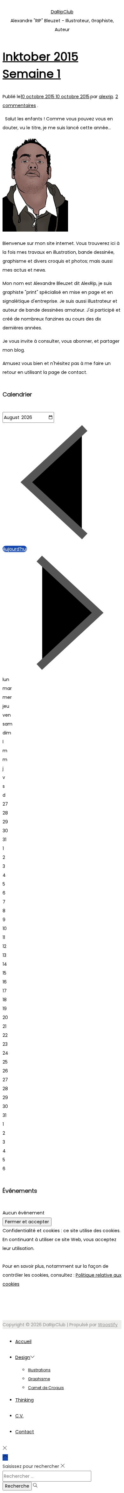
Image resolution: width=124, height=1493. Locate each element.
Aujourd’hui (15, 549)
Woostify (108, 1324)
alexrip (106, 96)
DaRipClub (62, 12)
